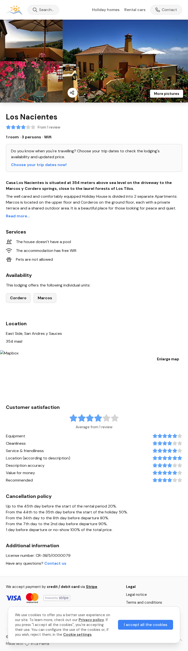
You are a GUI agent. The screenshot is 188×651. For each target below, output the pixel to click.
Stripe (91, 586)
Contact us (55, 563)
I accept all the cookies (145, 624)
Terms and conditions (144, 602)
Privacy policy (91, 619)
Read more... (18, 216)
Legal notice (136, 594)
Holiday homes (105, 9)
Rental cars (134, 9)
